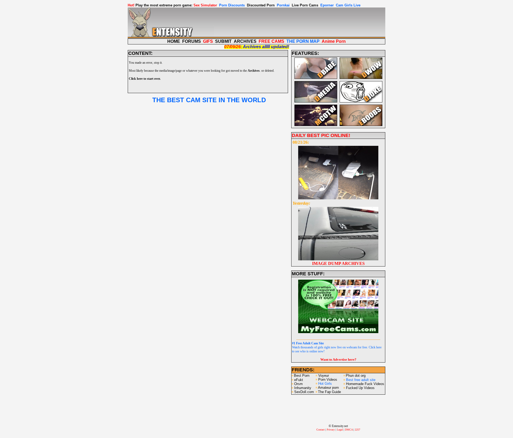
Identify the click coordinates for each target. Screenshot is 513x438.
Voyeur (323, 376)
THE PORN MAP (303, 41)
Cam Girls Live (348, 5)
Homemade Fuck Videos (365, 384)
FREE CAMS (271, 41)
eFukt (298, 380)
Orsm (298, 384)
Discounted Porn (261, 5)
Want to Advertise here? (338, 359)
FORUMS (191, 41)
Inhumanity (302, 388)
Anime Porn (334, 41)
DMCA (349, 429)
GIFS (208, 41)
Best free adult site (360, 380)
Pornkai (283, 5)
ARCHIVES (245, 41)
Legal (340, 429)
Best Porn (301, 376)
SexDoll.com (304, 392)
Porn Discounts (232, 5)
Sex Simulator (205, 5)
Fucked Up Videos (360, 388)
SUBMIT (223, 41)
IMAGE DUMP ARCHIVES (338, 263)
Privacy (331, 429)
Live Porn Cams (305, 5)
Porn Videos (327, 380)
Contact (320, 429)
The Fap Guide (329, 392)
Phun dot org (356, 376)
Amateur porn (328, 388)
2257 (357, 429)
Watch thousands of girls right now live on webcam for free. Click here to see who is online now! (337, 347)
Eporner (327, 5)
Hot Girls (325, 384)
